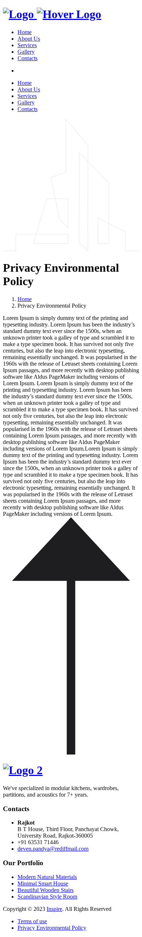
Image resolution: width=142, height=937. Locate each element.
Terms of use (32, 921)
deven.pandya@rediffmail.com (52, 849)
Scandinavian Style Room (47, 896)
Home (24, 32)
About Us (28, 39)
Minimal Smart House (42, 883)
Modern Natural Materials (47, 877)
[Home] (52, 14)
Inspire (54, 909)
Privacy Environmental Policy (51, 928)
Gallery (26, 52)
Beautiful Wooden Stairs (45, 890)
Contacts (27, 58)
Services (27, 45)
